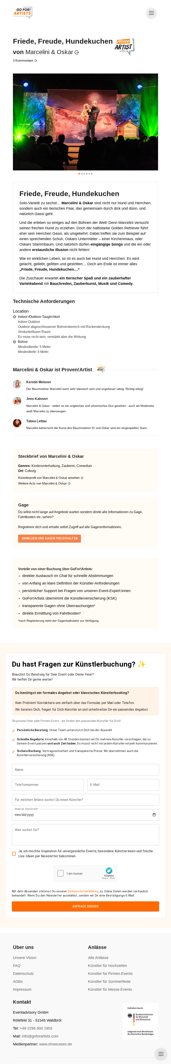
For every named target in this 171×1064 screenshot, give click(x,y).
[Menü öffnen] (151, 13)
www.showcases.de (55, 1044)
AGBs (18, 981)
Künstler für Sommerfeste (109, 981)
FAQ (16, 966)
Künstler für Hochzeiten (107, 966)
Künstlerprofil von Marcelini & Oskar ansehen (49, 477)
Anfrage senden (85, 906)
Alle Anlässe (98, 958)
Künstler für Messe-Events (110, 989)
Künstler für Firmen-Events (110, 973)
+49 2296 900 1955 (36, 1028)
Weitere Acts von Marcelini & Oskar (42, 483)
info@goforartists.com (40, 1036)
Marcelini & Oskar (49, 52)
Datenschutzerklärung (83, 891)
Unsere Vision (24, 958)
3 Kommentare (23, 60)
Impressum (22, 989)
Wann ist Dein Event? (26, 808)
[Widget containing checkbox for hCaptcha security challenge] (85, 873)
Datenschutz (23, 973)
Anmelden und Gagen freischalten (49, 538)
